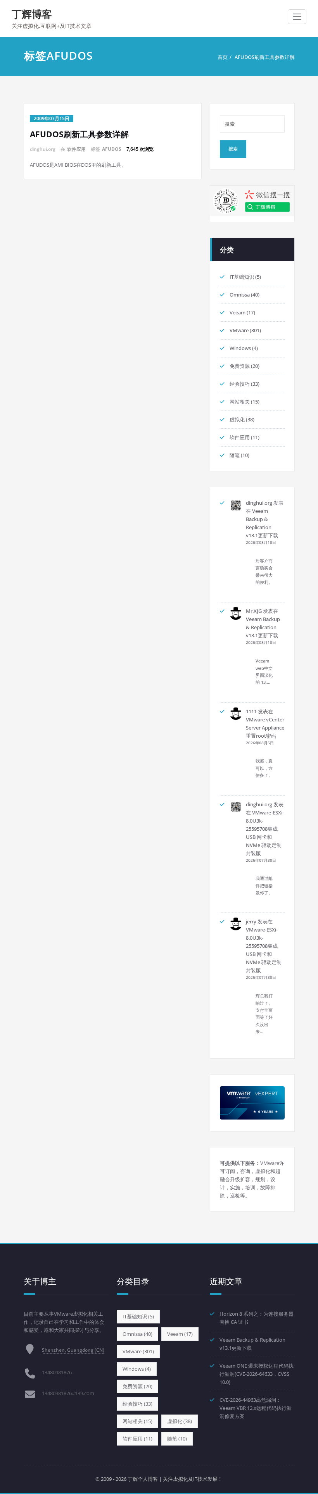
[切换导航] (297, 16)
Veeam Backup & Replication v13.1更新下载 (263, 627)
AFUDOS (111, 149)
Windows (240, 348)
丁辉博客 (32, 14)
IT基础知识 (242, 276)
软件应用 (76, 149)
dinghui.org (259, 502)
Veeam (237, 312)
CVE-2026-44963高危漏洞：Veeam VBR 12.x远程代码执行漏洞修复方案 (255, 1408)
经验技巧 (240, 383)
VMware (239, 330)
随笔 (235, 455)
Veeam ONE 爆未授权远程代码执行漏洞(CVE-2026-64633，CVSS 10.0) (256, 1373)
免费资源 (240, 365)
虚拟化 (237, 419)
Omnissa (240, 294)
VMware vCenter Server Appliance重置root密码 (265, 727)
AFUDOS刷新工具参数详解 (265, 56)
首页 (223, 56)
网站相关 (240, 401)
